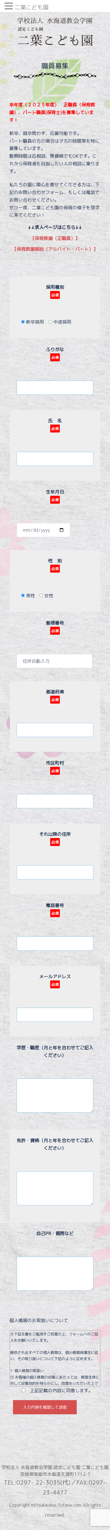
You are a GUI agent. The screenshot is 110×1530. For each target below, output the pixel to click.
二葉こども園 (32, 7)
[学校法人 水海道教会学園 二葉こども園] (54, 33)
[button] (10, 6)
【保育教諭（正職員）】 (55, 238)
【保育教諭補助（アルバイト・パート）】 (55, 249)
